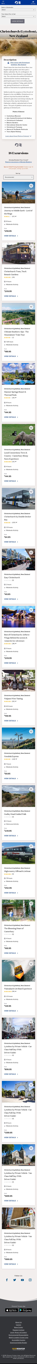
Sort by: (18, 173)
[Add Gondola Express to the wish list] (31, 731)
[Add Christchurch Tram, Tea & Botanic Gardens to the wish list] (31, 246)
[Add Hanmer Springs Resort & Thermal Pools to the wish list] (31, 367)
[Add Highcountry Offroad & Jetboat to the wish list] (31, 846)
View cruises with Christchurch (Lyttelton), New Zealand (20, 64)
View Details (17, 21)
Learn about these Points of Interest (17, 136)
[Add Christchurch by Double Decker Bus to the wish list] (31, 492)
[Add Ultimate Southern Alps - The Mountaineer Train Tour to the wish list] (31, 307)
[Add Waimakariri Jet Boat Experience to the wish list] (31, 964)
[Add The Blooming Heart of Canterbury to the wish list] (31, 903)
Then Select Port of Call (8, 14)
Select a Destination (7, 7)
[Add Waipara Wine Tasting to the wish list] (31, 674)
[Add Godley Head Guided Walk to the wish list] (31, 789)
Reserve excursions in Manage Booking (18, 162)
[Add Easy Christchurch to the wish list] (31, 553)
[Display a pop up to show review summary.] (16, 217)
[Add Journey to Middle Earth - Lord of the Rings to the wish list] (31, 186)
